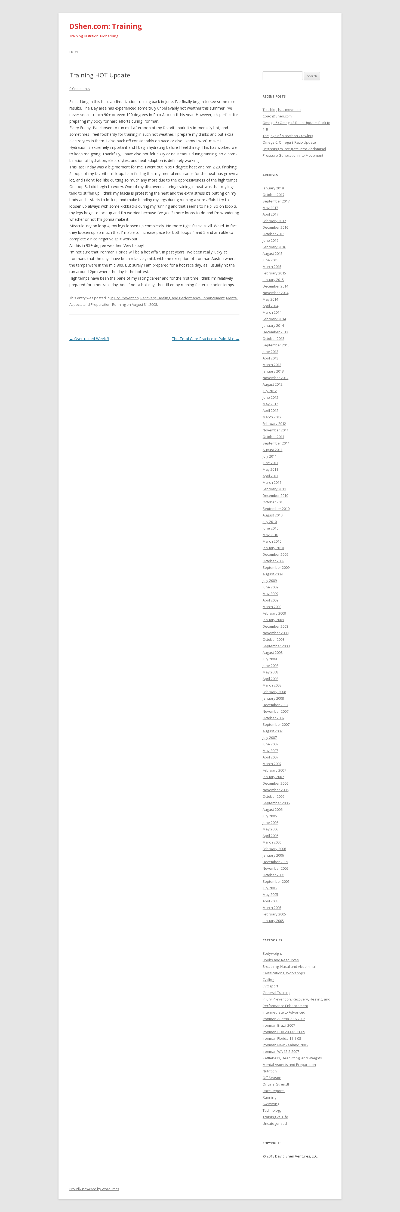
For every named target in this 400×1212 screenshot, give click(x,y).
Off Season (272, 1077)
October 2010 (273, 502)
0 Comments (79, 88)
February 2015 (274, 273)
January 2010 (273, 547)
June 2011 (270, 462)
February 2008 (274, 691)
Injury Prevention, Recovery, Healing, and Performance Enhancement (167, 297)
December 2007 (275, 704)
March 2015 (272, 266)
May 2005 (270, 894)
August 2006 (272, 809)
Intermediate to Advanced (284, 1012)
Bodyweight (272, 953)
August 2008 (272, 652)
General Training (276, 992)
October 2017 (273, 194)
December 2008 (275, 626)
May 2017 (270, 207)
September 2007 (276, 724)
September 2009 (276, 567)
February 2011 (274, 488)
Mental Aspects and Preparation (289, 1064)
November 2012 (275, 377)
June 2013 (270, 351)
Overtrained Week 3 (89, 338)
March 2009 (272, 606)
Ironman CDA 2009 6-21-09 (284, 1031)
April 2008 (270, 678)
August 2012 (272, 384)
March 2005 (272, 907)
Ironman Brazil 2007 (279, 1025)
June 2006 (270, 822)
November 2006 (275, 789)
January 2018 (273, 188)
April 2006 (270, 835)
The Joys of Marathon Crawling (288, 135)
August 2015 (272, 253)
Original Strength (276, 1084)
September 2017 (276, 201)
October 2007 (273, 717)
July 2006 (270, 816)
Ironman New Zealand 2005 (285, 1044)
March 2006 (272, 842)
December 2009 (275, 554)
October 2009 (273, 560)
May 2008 (270, 672)
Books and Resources (281, 959)
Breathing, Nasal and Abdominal (289, 966)
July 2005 (270, 887)
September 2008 (276, 645)
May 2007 (270, 750)
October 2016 (273, 233)
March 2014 (272, 312)
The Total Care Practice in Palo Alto (205, 338)
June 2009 (270, 587)
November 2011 (275, 430)
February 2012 (274, 423)
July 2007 (270, 737)
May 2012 (270, 403)
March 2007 (272, 763)
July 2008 (270, 659)
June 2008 (270, 665)
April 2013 (270, 358)
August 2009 (272, 574)
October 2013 (273, 338)
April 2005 (270, 901)
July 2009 (270, 580)
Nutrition (270, 1071)
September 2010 (276, 508)
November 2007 (275, 711)
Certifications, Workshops (284, 973)
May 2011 (270, 469)
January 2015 (273, 279)
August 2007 (272, 731)
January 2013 (273, 371)
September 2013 (276, 345)
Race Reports (274, 1090)
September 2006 (276, 802)
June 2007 (270, 744)
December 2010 (275, 495)
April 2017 (270, 214)
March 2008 (272, 685)
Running (119, 304)
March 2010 (272, 541)
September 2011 (276, 443)
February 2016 (274, 246)
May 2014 (270, 299)
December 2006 (275, 783)
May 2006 (270, 829)
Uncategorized (275, 1123)
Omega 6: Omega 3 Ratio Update (289, 142)
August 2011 (272, 449)
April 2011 (270, 475)
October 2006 (273, 796)
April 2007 (270, 757)
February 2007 (274, 770)
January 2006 (273, 855)
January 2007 (273, 776)
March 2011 (272, 482)
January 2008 (273, 698)
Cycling (268, 979)
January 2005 (273, 920)
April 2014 (270, 305)
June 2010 (270, 528)
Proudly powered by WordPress (94, 1189)
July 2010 (270, 521)
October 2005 (273, 874)
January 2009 (273, 619)
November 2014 (275, 292)
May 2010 (270, 534)
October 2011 (273, 436)
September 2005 (276, 881)
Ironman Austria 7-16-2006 (284, 1018)
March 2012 (272, 417)
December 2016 (275, 227)
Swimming (271, 1103)
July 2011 (270, 456)
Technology (272, 1110)
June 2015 (270, 260)
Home (74, 52)
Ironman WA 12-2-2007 (281, 1051)
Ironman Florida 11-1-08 (282, 1038)
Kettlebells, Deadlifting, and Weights (292, 1058)
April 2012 (270, 410)
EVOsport (270, 986)
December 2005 (275, 861)
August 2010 (272, 515)
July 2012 (270, 390)
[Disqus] (154, 411)
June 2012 (270, 397)
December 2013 (275, 332)
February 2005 (274, 914)
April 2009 (270, 600)
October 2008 (273, 639)
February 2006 (274, 848)
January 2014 (273, 325)
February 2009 (274, 613)
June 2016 (270, 240)
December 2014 (275, 286)
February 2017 (274, 220)
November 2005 (275, 868)
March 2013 (272, 364)
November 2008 (275, 632)
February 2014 (274, 318)
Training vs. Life (275, 1116)
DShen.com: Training (105, 26)
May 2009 (270, 593)
